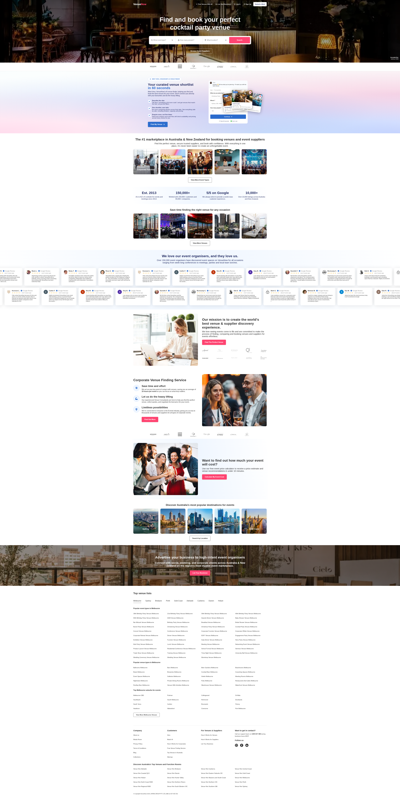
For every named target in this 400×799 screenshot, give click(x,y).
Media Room (137, 739)
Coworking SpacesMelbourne (245, 672)
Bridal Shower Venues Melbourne (246, 622)
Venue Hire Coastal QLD (141, 773)
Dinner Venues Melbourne (175, 635)
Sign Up (248, 4)
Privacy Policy (137, 744)
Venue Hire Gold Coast (242, 773)
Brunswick (204, 704)
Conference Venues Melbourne (177, 631)
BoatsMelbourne (139, 672)
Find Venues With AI (205, 4)
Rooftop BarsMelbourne (141, 685)
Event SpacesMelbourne (141, 676)
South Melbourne (173, 700)
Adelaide (190, 601)
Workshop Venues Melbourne (211, 657)
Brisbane (158, 601)
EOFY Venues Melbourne (209, 635)
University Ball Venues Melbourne (246, 653)
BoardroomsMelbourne (243, 667)
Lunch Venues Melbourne (175, 644)
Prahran (170, 695)
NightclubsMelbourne (140, 681)
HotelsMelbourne (207, 676)
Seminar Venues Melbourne (244, 648)
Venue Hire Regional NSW (142, 786)
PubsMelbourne (206, 681)
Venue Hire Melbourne (242, 777)
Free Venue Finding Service (176, 748)
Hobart (220, 601)
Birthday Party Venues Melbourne (178, 622)
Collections (137, 757)
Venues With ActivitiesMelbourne (178, 685)
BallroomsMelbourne (140, 667)
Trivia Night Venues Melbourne (211, 653)
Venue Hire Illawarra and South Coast (213, 777)
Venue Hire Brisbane (174, 769)
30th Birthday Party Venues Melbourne (214, 613)
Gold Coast (178, 601)
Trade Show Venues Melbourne (143, 653)
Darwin (211, 601)
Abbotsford (170, 708)
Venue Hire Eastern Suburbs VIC (212, 773)
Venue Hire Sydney (241, 786)
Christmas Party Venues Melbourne (213, 627)
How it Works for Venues (209, 735)
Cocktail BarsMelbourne (209, 672)
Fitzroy (237, 704)
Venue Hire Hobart (139, 777)
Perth (168, 601)
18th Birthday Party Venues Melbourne (146, 613)
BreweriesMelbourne (174, 672)
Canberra (201, 601)
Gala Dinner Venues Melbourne (211, 640)
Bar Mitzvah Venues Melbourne (143, 622)
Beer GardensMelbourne (209, 667)
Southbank (136, 700)
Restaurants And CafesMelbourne (246, 681)
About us (136, 735)
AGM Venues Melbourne (175, 618)
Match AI (170, 739)
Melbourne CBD (138, 695)
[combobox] (216, 40)
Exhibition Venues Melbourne (142, 640)
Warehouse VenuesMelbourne (211, 685)
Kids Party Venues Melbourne (143, 644)
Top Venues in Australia (174, 752)
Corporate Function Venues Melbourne (214, 631)
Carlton (169, 704)
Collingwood (205, 695)
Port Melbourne (240, 708)
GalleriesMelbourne (174, 676)
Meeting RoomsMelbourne (244, 676)
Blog (134, 752)
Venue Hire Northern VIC (209, 782)
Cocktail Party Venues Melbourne (246, 627)
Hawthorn (136, 708)
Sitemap (170, 757)
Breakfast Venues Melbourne (210, 622)
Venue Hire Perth (240, 782)
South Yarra (137, 704)
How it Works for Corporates (176, 744)
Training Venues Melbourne (176, 653)
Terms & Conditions (139, 748)
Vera (168, 735)
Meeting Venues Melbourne (210, 644)
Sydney (148, 601)
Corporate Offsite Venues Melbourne (247, 631)
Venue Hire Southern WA (209, 786)
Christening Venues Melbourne (177, 627)
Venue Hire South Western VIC (177, 786)
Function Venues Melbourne (176, 640)
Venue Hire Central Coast (243, 769)
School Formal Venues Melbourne (212, 648)
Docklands (238, 700)
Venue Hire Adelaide (140, 769)
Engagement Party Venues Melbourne (247, 635)
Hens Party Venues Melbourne (245, 640)
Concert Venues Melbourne (142, 631)
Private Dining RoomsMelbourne (178, 681)
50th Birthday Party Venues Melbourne (146, 618)
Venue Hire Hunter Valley (175, 777)
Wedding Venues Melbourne (176, 657)
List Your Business (224, 4)
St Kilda (237, 695)
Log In (238, 4)
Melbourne (137, 601)
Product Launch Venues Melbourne (145, 648)
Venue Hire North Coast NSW (143, 782)
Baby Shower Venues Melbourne (246, 618)
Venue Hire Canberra (208, 769)
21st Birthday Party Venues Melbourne (180, 613)
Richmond (204, 700)
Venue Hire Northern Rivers (176, 782)
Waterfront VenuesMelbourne (245, 685)
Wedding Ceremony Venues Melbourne (146, 657)
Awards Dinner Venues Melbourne (212, 618)
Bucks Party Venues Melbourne (143, 627)
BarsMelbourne (172, 667)
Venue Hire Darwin (173, 773)
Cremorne (204, 708)
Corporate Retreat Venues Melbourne (145, 635)
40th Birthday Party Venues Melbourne (248, 613)
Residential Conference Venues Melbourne (181, 648)
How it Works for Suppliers (209, 739)
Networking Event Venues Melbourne (247, 644)
